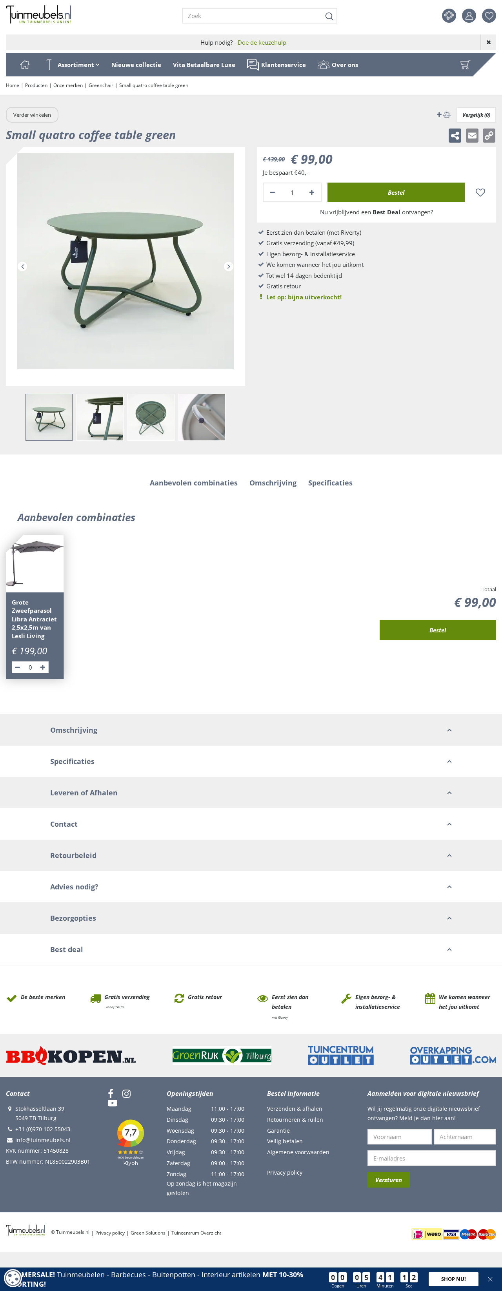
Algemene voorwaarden (298, 1152)
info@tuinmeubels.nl (43, 1140)
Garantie (278, 1130)
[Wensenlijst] (489, 16)
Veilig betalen (285, 1141)
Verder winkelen (32, 114)
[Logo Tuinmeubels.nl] (38, 14)
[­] (110, 1093)
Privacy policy (284, 1172)
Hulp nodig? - (243, 42)
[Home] (25, 64)
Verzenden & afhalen (294, 1108)
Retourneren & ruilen (295, 1119)
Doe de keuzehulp (262, 42)
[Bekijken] (465, 65)
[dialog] (13, 1278)
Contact (449, 16)
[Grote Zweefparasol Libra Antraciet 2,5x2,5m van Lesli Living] (35, 564)
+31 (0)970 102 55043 (42, 1129)
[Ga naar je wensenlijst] (492, 16)
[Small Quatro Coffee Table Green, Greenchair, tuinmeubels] (125, 266)
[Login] (469, 16)
